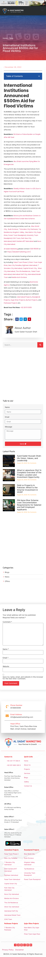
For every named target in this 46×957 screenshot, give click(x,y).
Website (6, 666)
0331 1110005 (34, 249)
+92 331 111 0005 (26, 307)
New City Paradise (15, 265)
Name (7, 407)
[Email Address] (7, 715)
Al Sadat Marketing (11, 249)
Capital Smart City (30, 268)
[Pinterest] (31, 945)
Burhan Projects (32, 300)
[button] (42, 10)
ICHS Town (16, 238)
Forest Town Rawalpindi (17, 235)
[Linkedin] (27, 945)
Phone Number (16, 705)
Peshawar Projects (10, 303)
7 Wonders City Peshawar (28, 229)
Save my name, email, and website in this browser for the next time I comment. (23, 677)
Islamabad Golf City (19, 274)
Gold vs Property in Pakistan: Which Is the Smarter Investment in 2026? (27, 488)
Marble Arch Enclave (19, 277)
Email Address (16, 714)
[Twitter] (18, 945)
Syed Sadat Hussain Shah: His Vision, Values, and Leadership (29, 458)
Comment (7, 622)
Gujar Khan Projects (18, 300)
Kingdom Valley (18, 232)
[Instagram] (24, 945)
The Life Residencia (23, 271)
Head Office (15, 724)
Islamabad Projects (24, 297)
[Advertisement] (23, 374)
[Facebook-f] (15, 945)
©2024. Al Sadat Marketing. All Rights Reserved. (23, 954)
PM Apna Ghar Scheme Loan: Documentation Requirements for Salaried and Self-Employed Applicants (29, 505)
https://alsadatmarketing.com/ (19, 252)
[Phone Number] (7, 706)
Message (8, 427)
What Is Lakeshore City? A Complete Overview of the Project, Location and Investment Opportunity (29, 473)
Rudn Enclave (13, 229)
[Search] (40, 345)
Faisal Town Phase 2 (21, 262)
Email (7, 417)
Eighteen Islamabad (29, 265)
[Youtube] (21, 945)
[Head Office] (7, 726)
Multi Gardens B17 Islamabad (23, 241)
